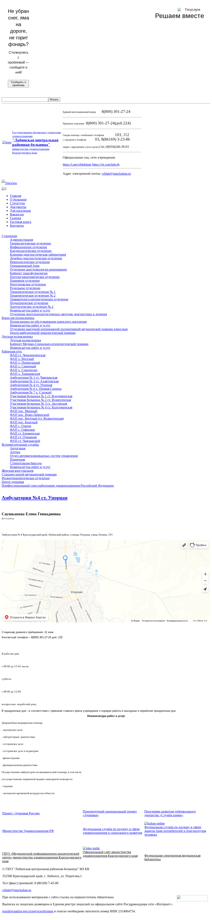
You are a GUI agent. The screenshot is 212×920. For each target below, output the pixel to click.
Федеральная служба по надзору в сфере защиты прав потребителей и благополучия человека (175, 830)
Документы (18, 207)
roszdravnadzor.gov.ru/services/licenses (27, 911)
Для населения (20, 210)
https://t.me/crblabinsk (77, 164)
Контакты (17, 225)
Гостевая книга (20, 222)
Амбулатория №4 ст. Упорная (34, 497)
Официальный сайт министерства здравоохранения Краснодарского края (110, 853)
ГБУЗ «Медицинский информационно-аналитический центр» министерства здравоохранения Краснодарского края (41, 857)
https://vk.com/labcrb (105, 164)
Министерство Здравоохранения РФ (28, 831)
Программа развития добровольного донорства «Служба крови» (170, 813)
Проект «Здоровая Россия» (21, 813)
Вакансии (17, 214)
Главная (15, 195)
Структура (17, 203)
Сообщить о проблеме (18, 84)
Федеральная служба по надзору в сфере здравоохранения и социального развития (112, 831)
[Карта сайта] (9, 183)
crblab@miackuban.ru (116, 173)
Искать (54, 99)
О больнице (18, 199)
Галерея (15, 218)
